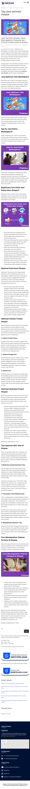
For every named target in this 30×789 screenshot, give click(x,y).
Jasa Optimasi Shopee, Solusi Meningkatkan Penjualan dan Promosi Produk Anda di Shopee (14, 40)
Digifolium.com (13, 619)
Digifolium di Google (6, 713)
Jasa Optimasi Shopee (7, 49)
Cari (2, 628)
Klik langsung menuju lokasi (8, 736)
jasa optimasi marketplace (13, 44)
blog (2, 44)
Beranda (3, 7)
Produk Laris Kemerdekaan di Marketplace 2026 (12, 683)
